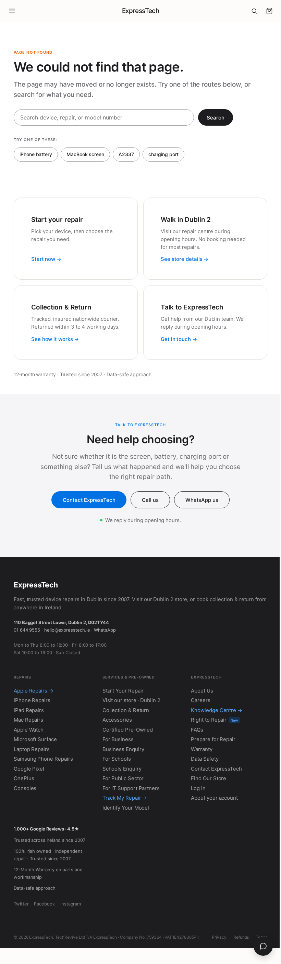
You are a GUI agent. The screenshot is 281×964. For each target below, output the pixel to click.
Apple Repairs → (33, 690)
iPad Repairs (29, 710)
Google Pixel (29, 768)
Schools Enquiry (122, 768)
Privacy (219, 937)
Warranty (201, 749)
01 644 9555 (27, 630)
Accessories (117, 719)
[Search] (254, 11)
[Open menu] (12, 11)
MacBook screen (85, 154)
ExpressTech (140, 11)
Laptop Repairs (32, 749)
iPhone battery (36, 154)
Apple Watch (29, 729)
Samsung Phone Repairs (43, 759)
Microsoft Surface (35, 739)
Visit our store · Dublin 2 (131, 700)
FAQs (197, 729)
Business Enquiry (123, 749)
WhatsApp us (201, 500)
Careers (200, 700)
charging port (163, 154)
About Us (202, 690)
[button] (269, 11)
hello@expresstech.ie (67, 630)
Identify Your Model (125, 807)
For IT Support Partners (131, 788)
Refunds (241, 937)
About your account (214, 798)
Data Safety (204, 759)
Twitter (21, 903)
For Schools (116, 759)
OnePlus (24, 778)
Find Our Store (208, 778)
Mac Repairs (28, 719)
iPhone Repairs (32, 700)
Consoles (25, 788)
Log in (198, 788)
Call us (150, 500)
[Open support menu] (263, 946)
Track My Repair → (124, 798)
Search (215, 117)
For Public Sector (123, 778)
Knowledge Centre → (216, 710)
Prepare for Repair (213, 739)
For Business (118, 739)
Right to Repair (214, 719)
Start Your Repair (123, 690)
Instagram (70, 903)
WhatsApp (104, 630)
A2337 (126, 154)
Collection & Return (125, 710)
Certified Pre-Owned (127, 729)
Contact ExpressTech (89, 500)
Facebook (44, 903)
